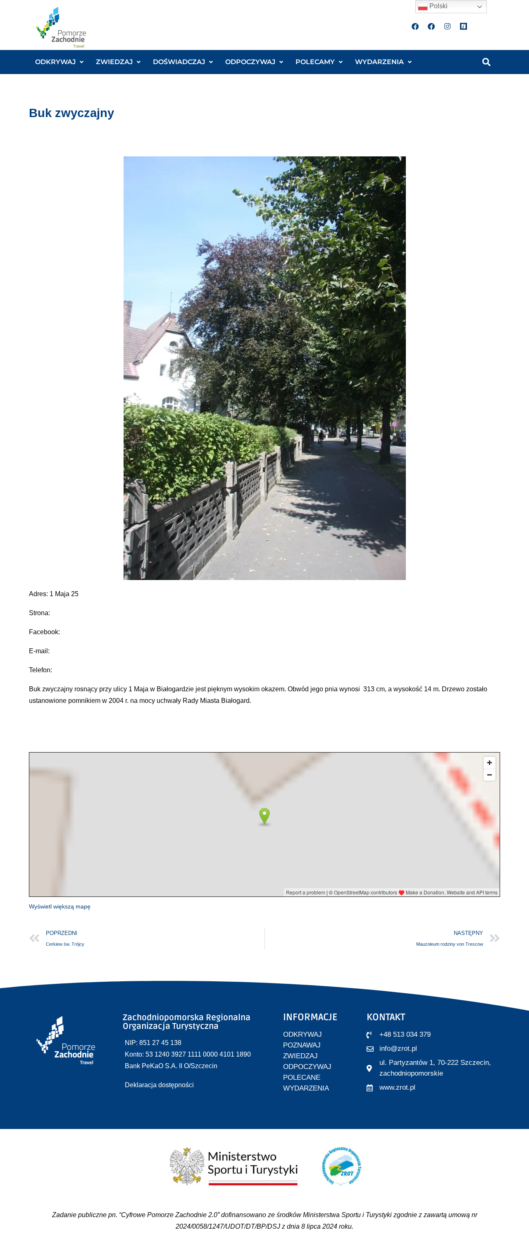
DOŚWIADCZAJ (179, 62)
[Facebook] (415, 26)
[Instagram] (448, 26)
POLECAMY (315, 62)
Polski (438, 6)
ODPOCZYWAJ (250, 62)
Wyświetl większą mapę (60, 906)
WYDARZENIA (379, 62)
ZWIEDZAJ (114, 62)
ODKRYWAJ (55, 62)
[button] (59, 62)
